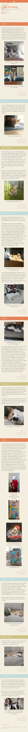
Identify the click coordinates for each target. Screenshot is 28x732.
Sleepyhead (6, 101)
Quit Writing (10, 7)
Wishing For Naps (8, 579)
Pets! (3, 24)
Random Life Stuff (21, 93)
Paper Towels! (7, 148)
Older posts (5, 724)
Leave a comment (22, 95)
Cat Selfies (5, 676)
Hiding (4, 318)
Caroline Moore (6, 728)
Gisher (4, 440)
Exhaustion (6, 384)
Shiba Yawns (6, 637)
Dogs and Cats (7, 213)
